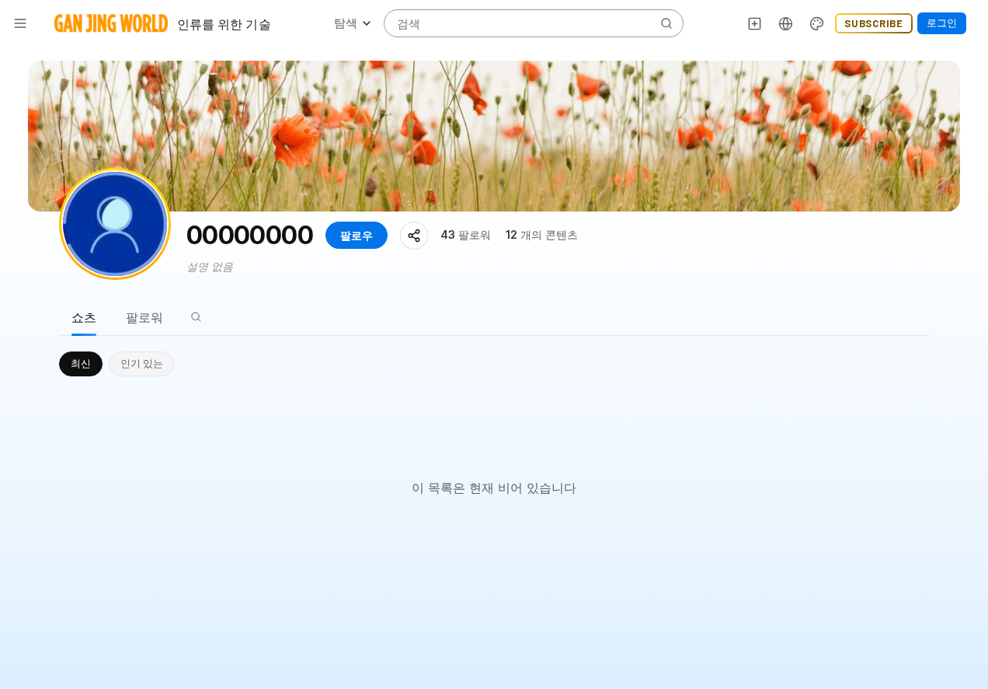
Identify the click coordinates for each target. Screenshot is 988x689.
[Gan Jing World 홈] (111, 23)
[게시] (755, 23)
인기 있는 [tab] (141, 363)
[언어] (786, 23)
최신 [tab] (81, 363)
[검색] (196, 317)
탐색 (345, 23)
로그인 (942, 22)
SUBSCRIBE (873, 23)
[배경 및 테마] (817, 23)
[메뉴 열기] (20, 23)
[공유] (414, 236)
